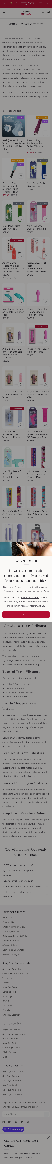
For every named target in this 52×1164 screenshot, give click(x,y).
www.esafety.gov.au (35, 606)
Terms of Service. (30, 597)
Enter (26, 615)
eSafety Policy (11, 601)
